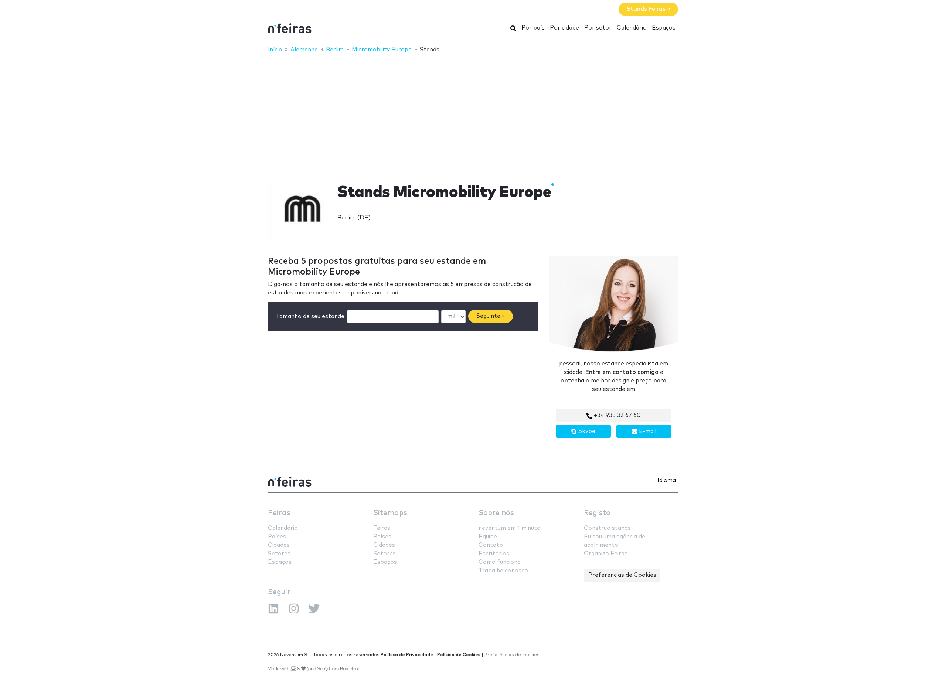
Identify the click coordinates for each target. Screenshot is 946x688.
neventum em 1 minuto (510, 528)
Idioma (666, 480)
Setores (279, 553)
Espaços (664, 28)
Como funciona (500, 562)
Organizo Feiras (605, 553)
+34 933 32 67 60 (616, 415)
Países (277, 536)
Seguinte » (490, 316)
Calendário (632, 28)
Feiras (279, 513)
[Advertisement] (473, 113)
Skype (586, 431)
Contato (491, 545)
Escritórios (494, 553)
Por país (533, 28)
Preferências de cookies (512, 655)
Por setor (598, 28)
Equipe (488, 536)
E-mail (646, 431)
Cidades (279, 545)
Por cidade (564, 28)
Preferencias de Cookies (622, 575)
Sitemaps (390, 513)
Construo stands (607, 528)
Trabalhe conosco (503, 570)
